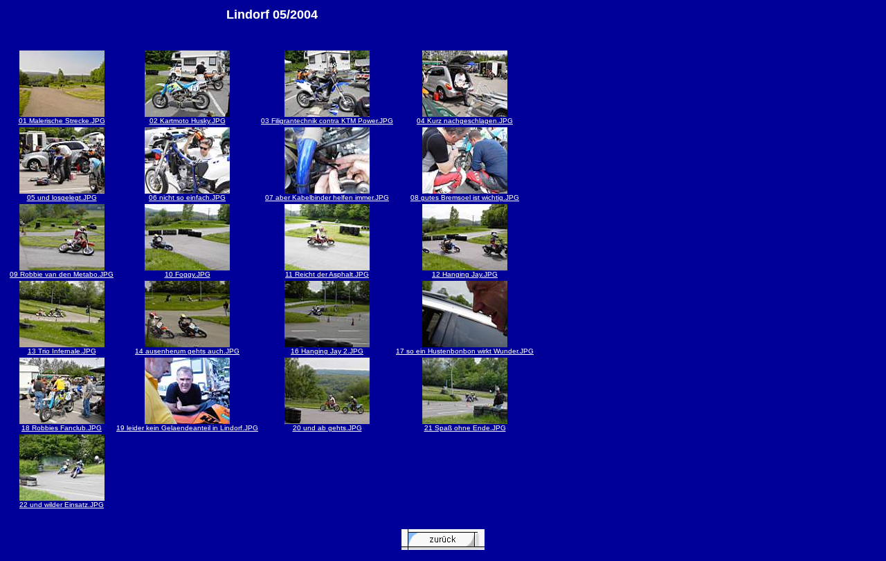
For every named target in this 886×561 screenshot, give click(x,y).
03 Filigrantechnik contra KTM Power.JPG (327, 121)
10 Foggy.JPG (187, 274)
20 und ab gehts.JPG (327, 428)
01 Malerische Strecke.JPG (62, 121)
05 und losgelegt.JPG (62, 197)
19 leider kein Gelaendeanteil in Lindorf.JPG (187, 428)
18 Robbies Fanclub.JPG (61, 428)
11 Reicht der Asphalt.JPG (327, 274)
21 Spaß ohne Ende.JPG (465, 428)
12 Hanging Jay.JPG (465, 274)
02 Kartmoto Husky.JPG (188, 121)
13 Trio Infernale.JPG (62, 351)
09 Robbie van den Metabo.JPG (62, 274)
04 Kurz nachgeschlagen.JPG (465, 121)
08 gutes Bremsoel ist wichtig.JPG (464, 197)
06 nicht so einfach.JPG (187, 197)
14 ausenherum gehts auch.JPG (187, 351)
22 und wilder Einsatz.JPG (61, 504)
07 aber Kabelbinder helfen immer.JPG (327, 197)
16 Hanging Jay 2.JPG (327, 351)
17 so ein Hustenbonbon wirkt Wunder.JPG (465, 351)
